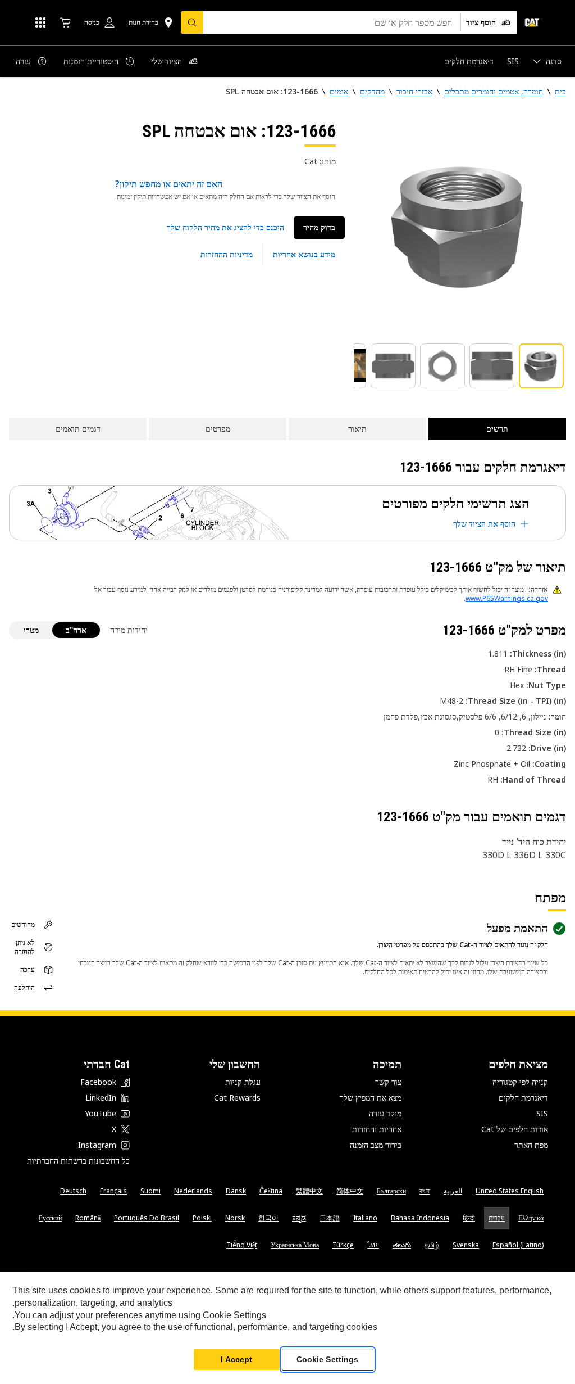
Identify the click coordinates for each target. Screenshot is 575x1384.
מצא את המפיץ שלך (370, 1097)
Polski (202, 1218)
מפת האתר (531, 1144)
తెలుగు (402, 1245)
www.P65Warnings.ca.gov (507, 598)
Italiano (365, 1218)
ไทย (373, 1245)
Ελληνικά (531, 1218)
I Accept (236, 1359)
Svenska (466, 1245)
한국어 (268, 1218)
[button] (225, 227)
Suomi (150, 1191)
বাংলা (424, 1191)
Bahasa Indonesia (420, 1218)
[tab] (541, 365)
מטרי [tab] (31, 630)
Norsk (235, 1218)
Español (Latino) (518, 1245)
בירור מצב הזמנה (375, 1144)
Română (88, 1218)
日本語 (330, 1218)
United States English (510, 1191)
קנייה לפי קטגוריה (520, 1082)
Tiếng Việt (241, 1245)
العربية (453, 1191)
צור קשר (388, 1082)
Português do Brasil (146, 1218)
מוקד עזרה (385, 1113)
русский (50, 1218)
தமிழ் (432, 1245)
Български (391, 1191)
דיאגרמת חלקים (523, 1097)
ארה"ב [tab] (76, 630)
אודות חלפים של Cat (514, 1129)
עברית (497, 1218)
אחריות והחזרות (376, 1129)
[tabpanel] (460, 226)
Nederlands (193, 1191)
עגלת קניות (243, 1082)
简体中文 (349, 1191)
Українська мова (295, 1245)
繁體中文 (309, 1191)
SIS (542, 1113)
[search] (192, 22)
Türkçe (343, 1245)
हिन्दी (469, 1218)
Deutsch (73, 1191)
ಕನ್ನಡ (299, 1218)
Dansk (236, 1191)
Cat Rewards (237, 1097)
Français (113, 1191)
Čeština (270, 1191)
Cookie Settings (327, 1359)
